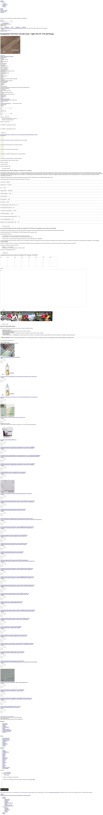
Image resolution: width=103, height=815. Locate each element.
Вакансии (4, 6)
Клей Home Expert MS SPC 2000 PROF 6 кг (8, 439)
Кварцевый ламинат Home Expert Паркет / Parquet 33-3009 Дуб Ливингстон (14, 594)
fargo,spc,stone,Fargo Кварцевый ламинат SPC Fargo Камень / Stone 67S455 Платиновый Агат (17, 561)
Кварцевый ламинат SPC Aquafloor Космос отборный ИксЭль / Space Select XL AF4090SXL (17, 464)
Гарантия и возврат (6, 738)
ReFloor (4, 759)
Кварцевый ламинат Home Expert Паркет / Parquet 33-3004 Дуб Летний (13, 544)
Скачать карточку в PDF (17, 103)
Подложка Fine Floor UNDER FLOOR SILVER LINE (10, 357)
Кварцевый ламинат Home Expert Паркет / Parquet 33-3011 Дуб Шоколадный (14, 619)
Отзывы (4, 5)
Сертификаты (5, 4)
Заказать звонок (3, 25)
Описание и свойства (10, 134)
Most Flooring (5, 757)
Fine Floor (4, 752)
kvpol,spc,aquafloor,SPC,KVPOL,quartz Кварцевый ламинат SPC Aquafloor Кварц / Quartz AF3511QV (18, 661)
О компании (2, 1)
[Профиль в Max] (3, 785)
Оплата (4, 744)
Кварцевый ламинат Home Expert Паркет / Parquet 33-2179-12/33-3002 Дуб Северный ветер (17, 501)
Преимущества (3, 134)
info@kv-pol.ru (6, 774)
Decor (4, 766)
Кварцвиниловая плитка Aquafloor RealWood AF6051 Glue (11, 602)
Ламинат (4, 725)
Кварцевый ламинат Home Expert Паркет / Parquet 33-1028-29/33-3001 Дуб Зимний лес (16, 493)
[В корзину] (1, 362)
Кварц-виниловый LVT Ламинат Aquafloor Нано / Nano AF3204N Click (13, 536)
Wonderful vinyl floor (6, 767)
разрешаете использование (54, 792)
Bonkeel (4, 754)
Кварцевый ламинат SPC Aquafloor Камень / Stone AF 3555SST (12, 652)
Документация (24, 134)
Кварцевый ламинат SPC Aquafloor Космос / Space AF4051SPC (11, 690)
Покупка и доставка (17, 134)
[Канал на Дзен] (3, 782)
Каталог (1, 20)
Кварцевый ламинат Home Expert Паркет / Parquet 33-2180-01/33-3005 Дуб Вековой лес (16, 569)
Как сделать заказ (6, 739)
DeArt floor (5, 762)
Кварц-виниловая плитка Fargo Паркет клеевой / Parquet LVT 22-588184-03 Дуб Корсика (16, 644)
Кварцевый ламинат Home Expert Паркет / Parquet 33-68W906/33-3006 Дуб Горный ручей (16, 577)
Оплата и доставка (3, 10)
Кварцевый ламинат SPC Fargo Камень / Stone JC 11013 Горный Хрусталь (14, 682)
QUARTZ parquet (6, 727)
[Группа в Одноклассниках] (3, 786)
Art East (4, 753)
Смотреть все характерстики (5, 103)
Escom (4, 761)
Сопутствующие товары (7, 730)
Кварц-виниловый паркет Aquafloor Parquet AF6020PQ (10, 627)
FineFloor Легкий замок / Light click (6, 56)
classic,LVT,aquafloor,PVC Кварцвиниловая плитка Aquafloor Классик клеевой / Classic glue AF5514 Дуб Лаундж (21, 519)
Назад (2, 29)
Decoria (4, 760)
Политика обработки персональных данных (8, 795)
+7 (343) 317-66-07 (31, 779)
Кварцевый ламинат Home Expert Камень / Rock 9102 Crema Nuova (12, 510)
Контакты (2, 12)
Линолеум (4, 726)
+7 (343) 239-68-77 (5, 23)
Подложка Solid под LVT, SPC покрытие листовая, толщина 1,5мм (12, 417)
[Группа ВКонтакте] (3, 781)
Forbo (4, 763)
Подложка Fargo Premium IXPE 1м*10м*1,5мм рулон (10, 707)
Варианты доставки (6, 740)
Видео (30, 134)
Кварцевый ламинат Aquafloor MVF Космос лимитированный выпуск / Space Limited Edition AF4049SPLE (19, 456)
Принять (2, 794)
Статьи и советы (3, 11)
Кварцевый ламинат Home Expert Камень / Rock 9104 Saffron (11, 552)
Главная (1, 0)
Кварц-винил (5, 724)
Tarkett (4, 756)
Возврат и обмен (34, 134)
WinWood (4, 765)
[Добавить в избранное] (7, 117)
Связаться (4, 3)
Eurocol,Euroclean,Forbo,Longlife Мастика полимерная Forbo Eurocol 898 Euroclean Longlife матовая (18, 376)
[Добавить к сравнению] (10, 117)
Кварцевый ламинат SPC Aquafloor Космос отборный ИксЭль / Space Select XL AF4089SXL (17, 448)
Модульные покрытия (7, 731)
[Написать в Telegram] (1, 13)
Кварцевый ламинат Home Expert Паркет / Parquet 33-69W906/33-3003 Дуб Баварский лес (16, 527)
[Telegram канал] (3, 784)
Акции (1, 9)
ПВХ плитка (5, 723)
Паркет (4, 728)
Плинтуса (4, 732)
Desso (4, 764)
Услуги (1, 8)
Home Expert (5, 758)
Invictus (4, 755)
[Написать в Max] (2, 13)
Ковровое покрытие (6, 729)
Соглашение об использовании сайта (23, 795)
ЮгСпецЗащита (5, 768)
